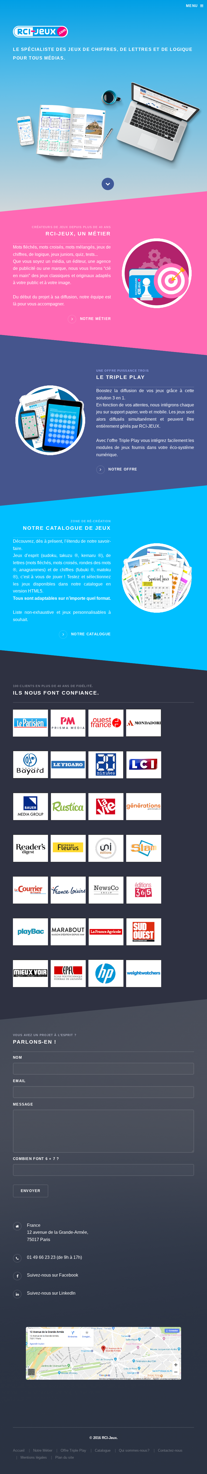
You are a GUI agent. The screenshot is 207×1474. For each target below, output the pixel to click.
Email (19, 1081)
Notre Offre (122, 470)
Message (23, 1104)
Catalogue (103, 1450)
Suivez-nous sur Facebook (52, 1275)
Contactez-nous (170, 1450)
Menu (192, 6)
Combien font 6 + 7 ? (36, 1159)
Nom (17, 1057)
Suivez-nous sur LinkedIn (51, 1293)
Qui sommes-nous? (134, 1450)
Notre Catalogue (91, 634)
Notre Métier (95, 319)
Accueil (19, 1450)
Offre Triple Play (73, 1450)
